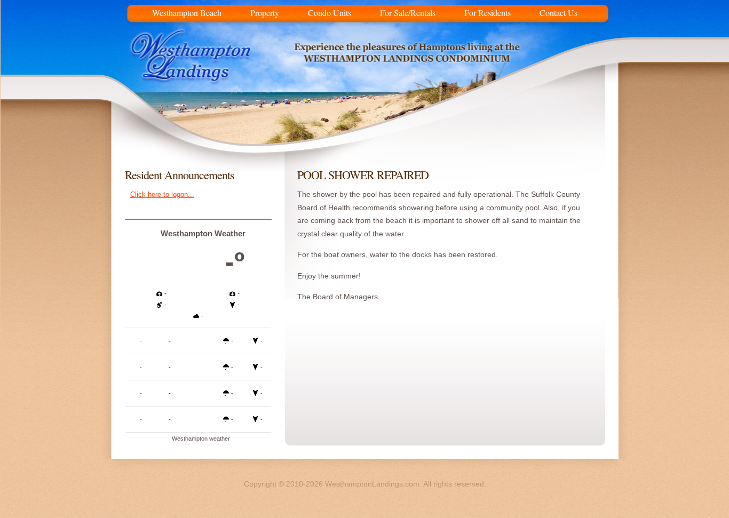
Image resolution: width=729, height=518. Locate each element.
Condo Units (329, 11)
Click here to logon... (162, 194)
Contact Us (558, 11)
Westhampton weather (201, 438)
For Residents (487, 11)
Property (264, 11)
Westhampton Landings (198, 68)
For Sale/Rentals (407, 11)
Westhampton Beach (186, 11)
